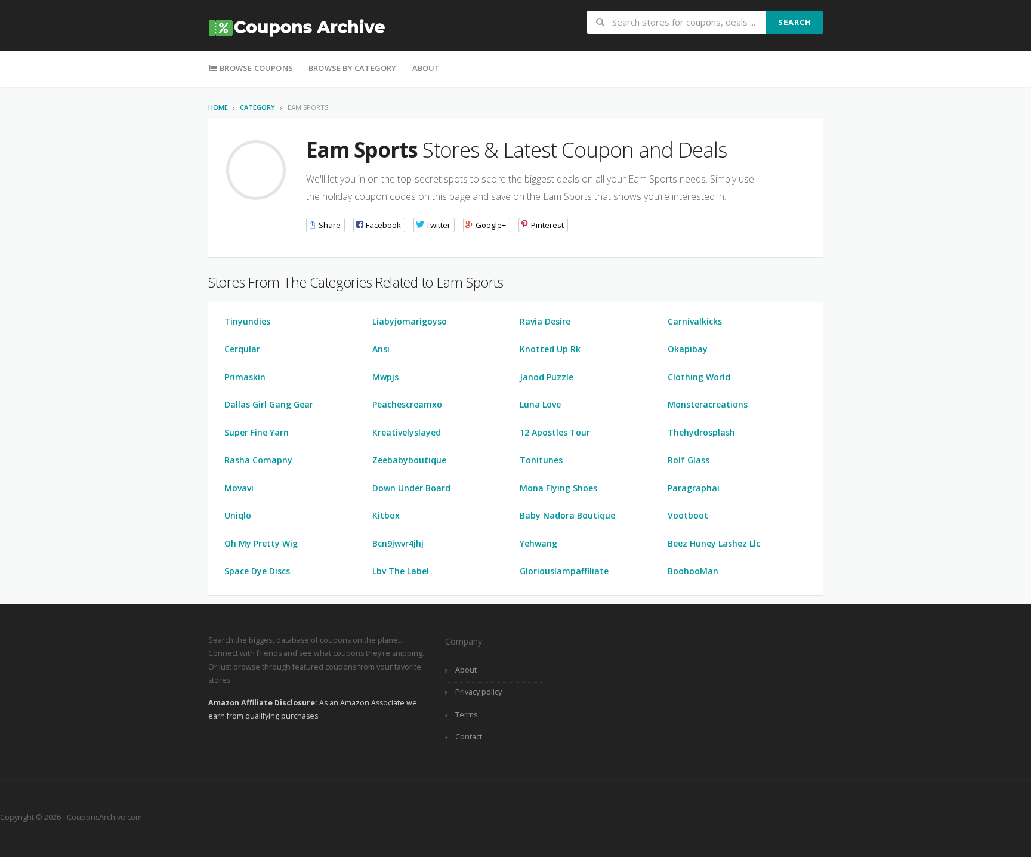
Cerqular (242, 348)
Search (794, 22)
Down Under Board (411, 488)
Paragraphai (694, 488)
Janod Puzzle (546, 377)
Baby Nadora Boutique (567, 515)
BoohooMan (693, 571)
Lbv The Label (400, 571)
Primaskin (245, 377)
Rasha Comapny (258, 460)
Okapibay (688, 348)
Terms (466, 715)
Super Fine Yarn (256, 432)
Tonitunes (541, 460)
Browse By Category (352, 68)
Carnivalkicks (695, 321)
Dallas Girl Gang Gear (268, 404)
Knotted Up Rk (550, 348)
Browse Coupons (255, 68)
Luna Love (540, 404)
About (426, 68)
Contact (468, 737)
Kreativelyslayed (406, 432)
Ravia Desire (545, 321)
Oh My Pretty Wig (261, 543)
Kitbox (386, 515)
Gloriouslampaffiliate (564, 571)
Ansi (381, 348)
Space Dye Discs (257, 571)
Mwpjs (385, 377)
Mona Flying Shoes (558, 488)
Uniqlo (237, 515)
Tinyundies (247, 321)
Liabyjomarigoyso (409, 321)
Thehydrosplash (701, 432)
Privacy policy (478, 692)
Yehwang (538, 543)
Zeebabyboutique (409, 460)
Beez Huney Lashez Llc (714, 543)
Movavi (239, 488)
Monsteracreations (708, 404)
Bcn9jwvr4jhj (398, 543)
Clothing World (699, 377)
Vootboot (688, 515)
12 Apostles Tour (555, 432)
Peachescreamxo (407, 404)
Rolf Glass (688, 460)
